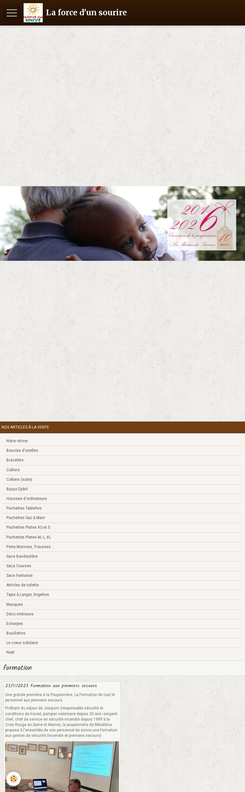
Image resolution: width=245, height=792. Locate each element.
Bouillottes (16, 633)
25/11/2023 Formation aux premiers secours (51, 686)
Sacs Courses (18, 566)
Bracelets (15, 460)
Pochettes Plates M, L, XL (28, 537)
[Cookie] (13, 779)
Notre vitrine (17, 441)
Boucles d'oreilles (22, 450)
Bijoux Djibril (17, 489)
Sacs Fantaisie (19, 575)
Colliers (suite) (19, 479)
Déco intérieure (19, 614)
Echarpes (14, 623)
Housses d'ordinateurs (26, 498)
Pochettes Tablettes (24, 508)
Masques (14, 604)
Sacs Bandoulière (22, 556)
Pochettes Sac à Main (25, 518)
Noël (10, 652)
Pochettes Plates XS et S (28, 527)
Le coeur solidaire (22, 643)
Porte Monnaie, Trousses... (30, 547)
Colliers (13, 470)
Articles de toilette (22, 585)
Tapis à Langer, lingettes (27, 594)
